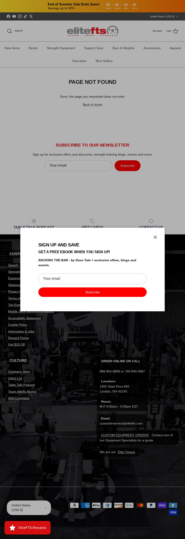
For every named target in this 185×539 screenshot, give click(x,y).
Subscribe (93, 292)
